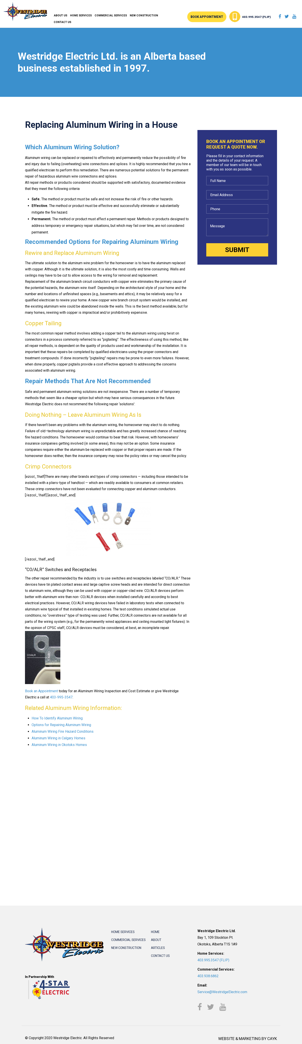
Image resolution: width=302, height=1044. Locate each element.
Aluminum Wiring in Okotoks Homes (59, 745)
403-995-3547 (61, 697)
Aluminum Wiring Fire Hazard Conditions (63, 731)
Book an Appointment (41, 691)
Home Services (81, 15)
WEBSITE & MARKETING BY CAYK (247, 1038)
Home (155, 932)
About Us (60, 15)
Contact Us (62, 22)
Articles (158, 948)
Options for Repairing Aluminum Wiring (61, 725)
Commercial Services (111, 15)
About (156, 940)
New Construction (144, 15)
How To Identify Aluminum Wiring (57, 718)
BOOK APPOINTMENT (207, 17)
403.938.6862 (208, 976)
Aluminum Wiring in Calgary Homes (58, 738)
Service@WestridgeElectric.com (222, 992)
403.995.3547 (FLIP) (256, 17)
